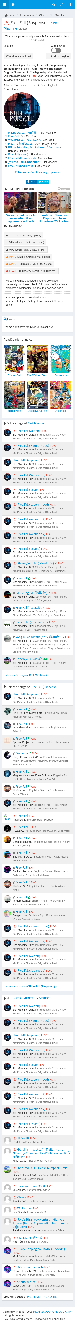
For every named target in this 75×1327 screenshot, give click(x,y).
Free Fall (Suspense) (26, 162)
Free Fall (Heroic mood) (22, 158)
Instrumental (27, 15)
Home (11, 15)
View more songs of (26, 675)
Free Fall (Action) (18, 154)
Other (42, 15)
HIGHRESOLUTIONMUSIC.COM (52, 1311)
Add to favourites (20, 56)
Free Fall (13, 136)
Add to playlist (59, 56)
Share (32, 181)
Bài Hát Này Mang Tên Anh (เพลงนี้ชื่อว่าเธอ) (34, 147)
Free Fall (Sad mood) (20, 166)
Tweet (44, 181)
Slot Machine (57, 15)
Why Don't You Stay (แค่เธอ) (24, 140)
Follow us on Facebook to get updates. (37, 172)
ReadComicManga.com (19, 339)
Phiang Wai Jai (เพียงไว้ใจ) (23, 132)
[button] (4, 4)
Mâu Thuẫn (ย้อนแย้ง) (20, 143)
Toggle (56, 50)
